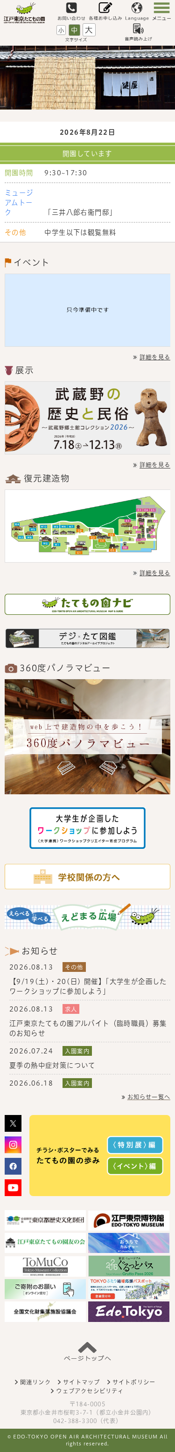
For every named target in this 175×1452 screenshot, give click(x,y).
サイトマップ (81, 1382)
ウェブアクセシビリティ (90, 1391)
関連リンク (35, 1382)
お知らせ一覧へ (148, 1097)
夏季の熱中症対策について (52, 1065)
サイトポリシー (133, 1382)
